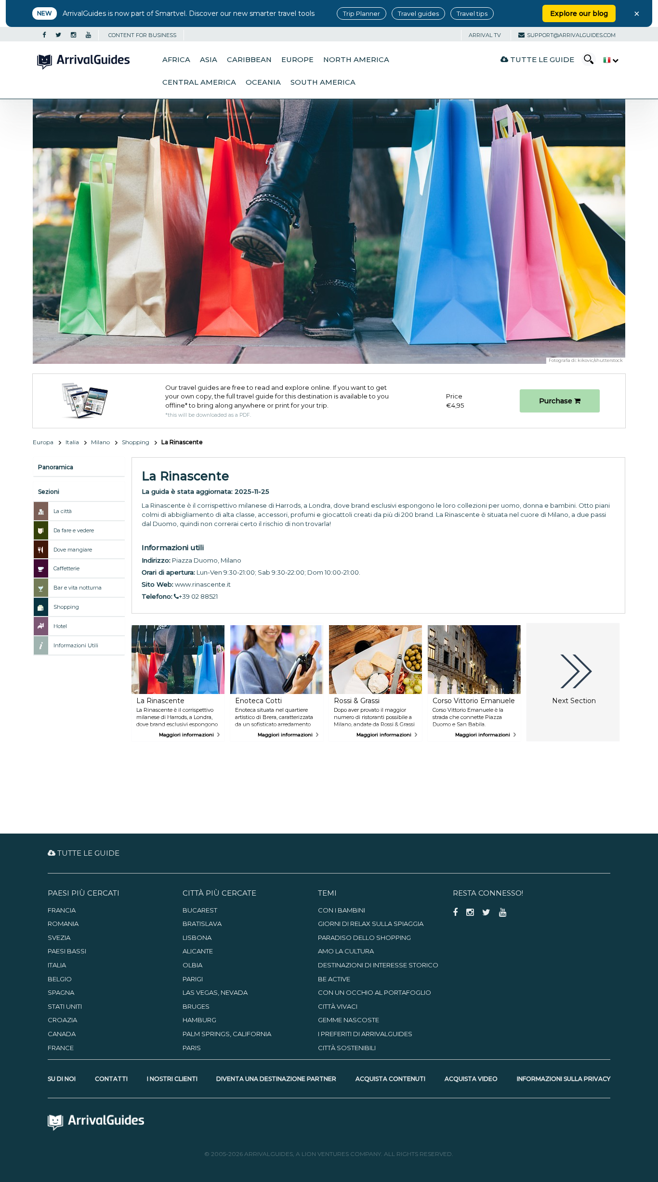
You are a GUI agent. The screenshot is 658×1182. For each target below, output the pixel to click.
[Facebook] (44, 35)
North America (356, 59)
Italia (72, 442)
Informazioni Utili (75, 645)
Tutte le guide (541, 59)
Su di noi (62, 1078)
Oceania (263, 82)
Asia (208, 59)
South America (322, 82)
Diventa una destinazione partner (276, 1078)
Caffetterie (66, 568)
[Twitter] (58, 35)
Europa (43, 442)
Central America (199, 82)
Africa (176, 59)
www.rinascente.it (203, 584)
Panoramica (55, 467)
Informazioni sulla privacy (563, 1078)
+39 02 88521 (198, 596)
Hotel (60, 626)
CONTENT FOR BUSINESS (142, 35)
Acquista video (471, 1078)
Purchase (556, 401)
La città (62, 511)
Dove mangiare (72, 549)
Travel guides (418, 13)
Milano (100, 442)
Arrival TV (485, 35)
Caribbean (249, 59)
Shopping (135, 442)
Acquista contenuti (390, 1078)
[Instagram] (73, 35)
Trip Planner (361, 13)
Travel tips (472, 13)
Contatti (111, 1078)
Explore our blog (579, 13)
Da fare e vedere (73, 530)
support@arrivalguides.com (571, 35)
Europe (297, 59)
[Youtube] (88, 35)
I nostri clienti (172, 1078)
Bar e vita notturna (77, 587)
